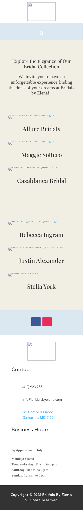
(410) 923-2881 (32, 387)
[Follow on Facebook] (36, 321)
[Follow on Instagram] (47, 321)
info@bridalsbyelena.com (42, 399)
